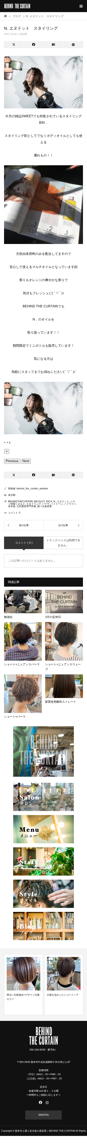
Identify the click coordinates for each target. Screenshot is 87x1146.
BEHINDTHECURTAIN (20, 501)
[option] (51, 984)
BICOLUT (39, 501)
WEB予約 (43, 1115)
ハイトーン (57, 503)
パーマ (45, 503)
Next (25, 461)
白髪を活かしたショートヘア (51, 994)
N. (54, 501)
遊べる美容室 (44, 506)
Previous (12, 461)
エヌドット (63, 501)
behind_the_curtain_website (32, 488)
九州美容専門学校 (26, 506)
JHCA (49, 501)
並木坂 (11, 506)
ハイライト (70, 503)
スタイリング (33, 503)
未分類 (23, 34)
